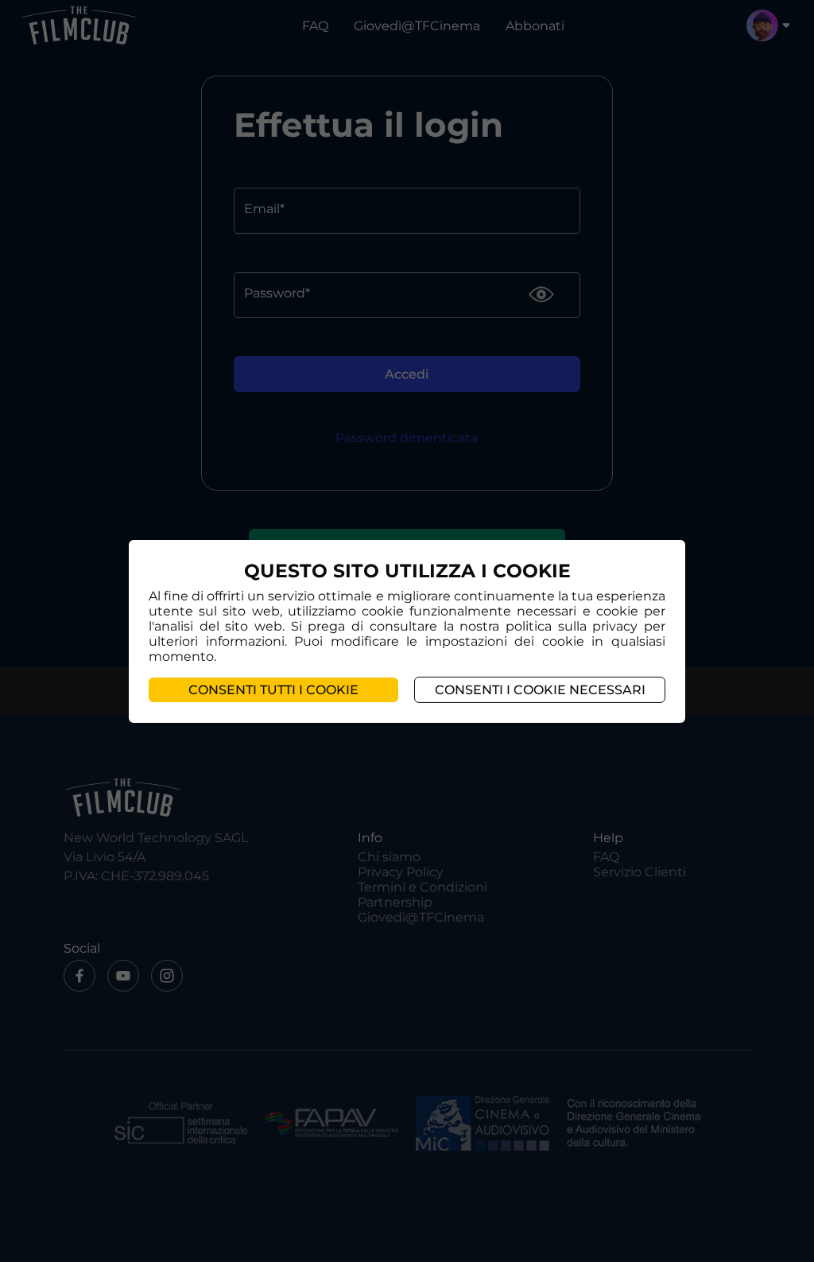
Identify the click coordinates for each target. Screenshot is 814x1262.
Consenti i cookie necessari (540, 689)
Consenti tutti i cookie (273, 689)
